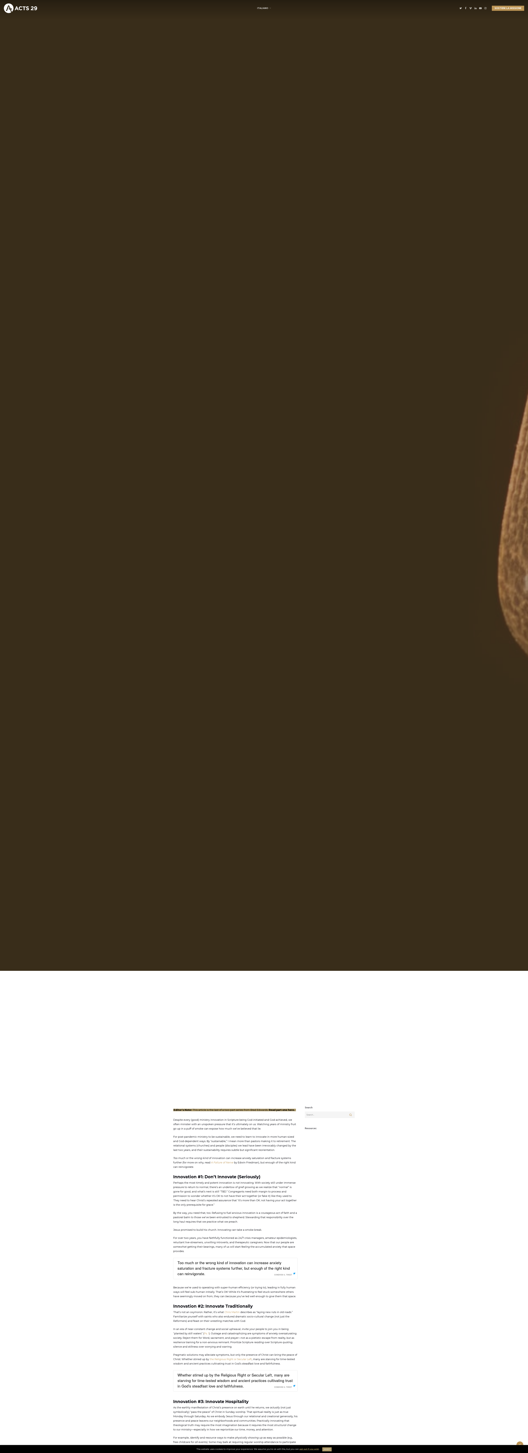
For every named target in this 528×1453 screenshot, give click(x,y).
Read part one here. (282, 1109)
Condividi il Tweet (283, 1275)
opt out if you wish (309, 1449)
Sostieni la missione (508, 8)
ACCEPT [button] (327, 1449)
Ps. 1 (206, 1333)
